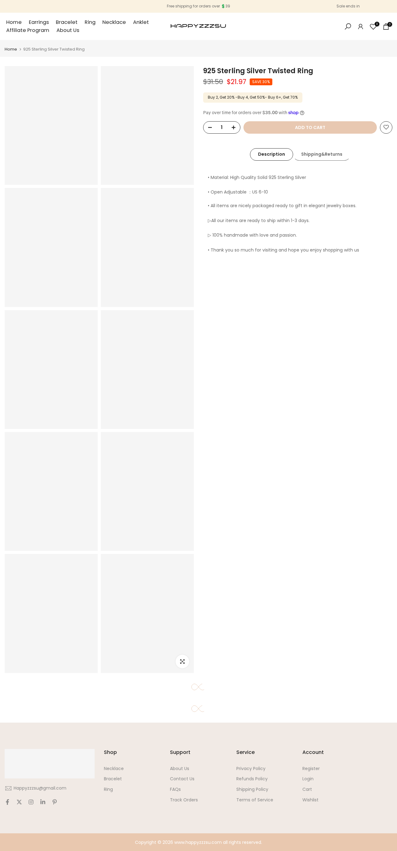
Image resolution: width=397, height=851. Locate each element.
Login (308, 779)
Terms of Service (254, 800)
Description (271, 154)
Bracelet (67, 22)
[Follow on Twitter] (19, 802)
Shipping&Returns (321, 154)
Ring (90, 22)
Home (14, 22)
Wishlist (310, 800)
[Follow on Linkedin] (43, 802)
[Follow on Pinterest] (54, 802)
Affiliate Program (27, 30)
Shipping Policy (252, 789)
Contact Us (182, 779)
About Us (67, 30)
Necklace (114, 22)
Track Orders (184, 800)
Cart (307, 789)
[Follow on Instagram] (31, 802)
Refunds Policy (252, 779)
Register (311, 768)
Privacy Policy (250, 768)
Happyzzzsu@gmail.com (40, 788)
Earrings (39, 22)
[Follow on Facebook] (7, 802)
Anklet (141, 22)
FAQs (175, 789)
